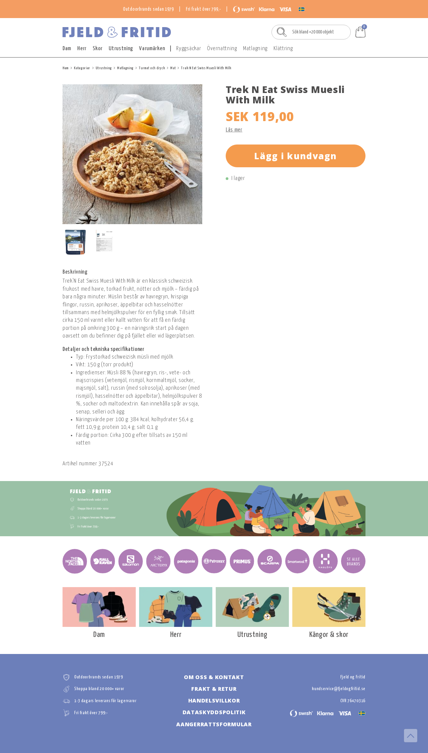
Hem (66, 68)
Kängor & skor (328, 635)
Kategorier (82, 68)
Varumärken (152, 49)
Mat (173, 68)
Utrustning (121, 49)
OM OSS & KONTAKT (214, 677)
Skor (98, 49)
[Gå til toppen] (410, 735)
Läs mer (234, 130)
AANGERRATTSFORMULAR (213, 724)
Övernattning (222, 49)
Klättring (283, 49)
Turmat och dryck (152, 68)
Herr (82, 49)
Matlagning (255, 49)
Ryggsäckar (188, 49)
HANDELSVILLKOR (214, 700)
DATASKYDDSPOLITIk (214, 712)
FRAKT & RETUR (213, 688)
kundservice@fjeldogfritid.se (338, 689)
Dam (67, 49)
